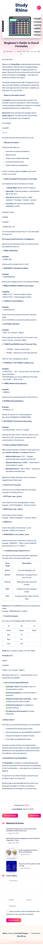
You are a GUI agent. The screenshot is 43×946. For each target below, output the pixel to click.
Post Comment (14, 920)
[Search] (39, 8)
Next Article (34, 815)
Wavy (5, 933)
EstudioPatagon (21, 933)
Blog (27, 805)
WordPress (21, 936)
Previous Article (10, 815)
